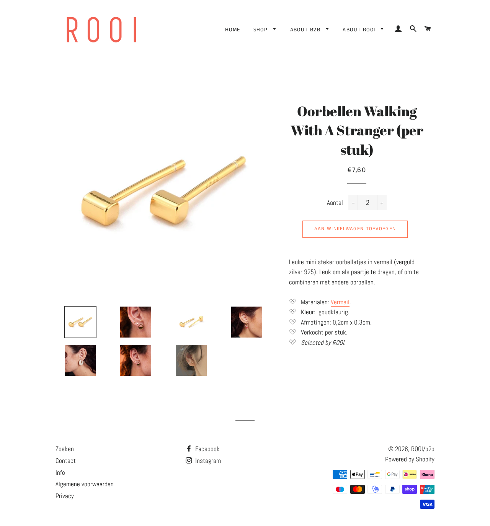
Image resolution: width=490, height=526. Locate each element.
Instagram (207, 460)
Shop (261, 30)
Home (232, 30)
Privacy (65, 496)
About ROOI (360, 30)
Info (60, 472)
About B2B (306, 30)
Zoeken (65, 449)
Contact (66, 460)
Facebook (207, 449)
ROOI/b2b (422, 449)
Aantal (335, 202)
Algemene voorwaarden (85, 484)
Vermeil (340, 302)
